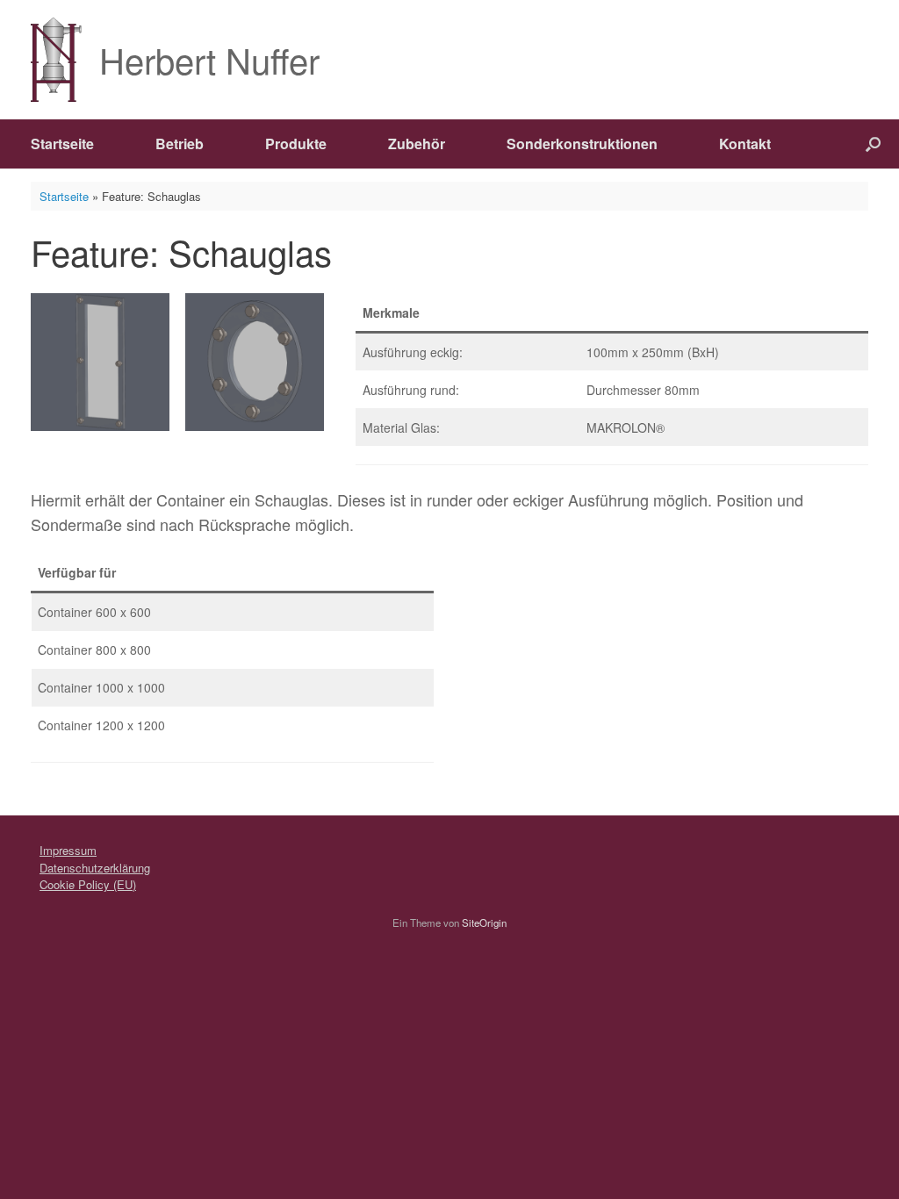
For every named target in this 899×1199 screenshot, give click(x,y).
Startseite (62, 143)
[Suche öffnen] (873, 144)
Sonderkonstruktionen (582, 143)
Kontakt (745, 143)
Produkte (296, 143)
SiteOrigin (484, 922)
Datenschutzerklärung (95, 867)
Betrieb (179, 143)
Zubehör (416, 143)
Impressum (68, 850)
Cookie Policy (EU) (88, 884)
